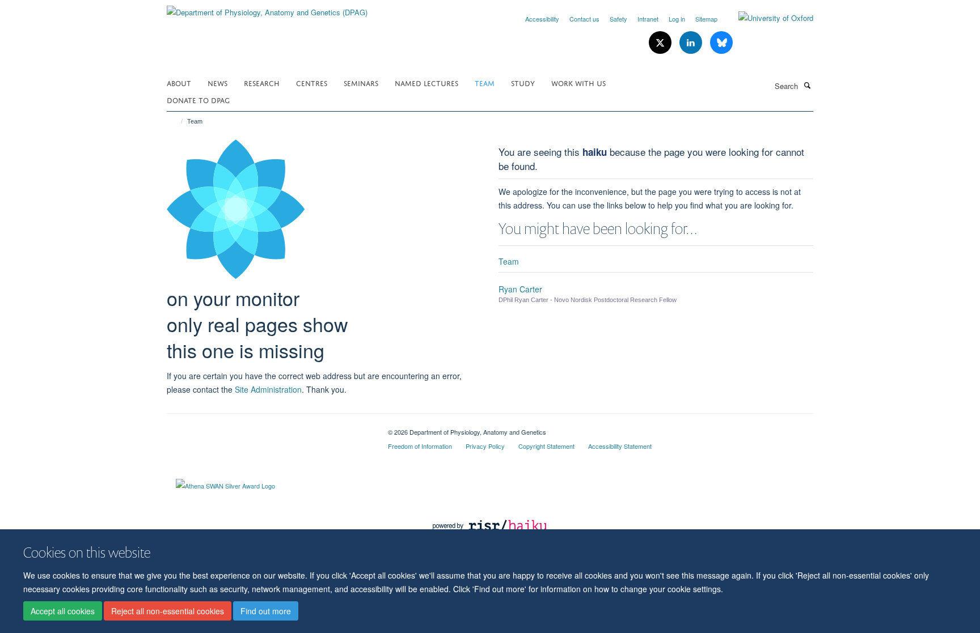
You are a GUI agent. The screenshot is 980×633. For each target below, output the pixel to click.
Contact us (584, 18)
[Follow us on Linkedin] (691, 42)
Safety (618, 18)
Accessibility (542, 18)
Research (262, 82)
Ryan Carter (520, 289)
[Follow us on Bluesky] (721, 42)
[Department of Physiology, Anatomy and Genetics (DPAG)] (267, 8)
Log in (677, 18)
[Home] (176, 121)
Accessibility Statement (620, 446)
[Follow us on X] (661, 42)
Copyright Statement (546, 446)
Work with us (578, 82)
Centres (311, 82)
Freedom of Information (420, 446)
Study (523, 82)
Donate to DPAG (198, 99)
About (179, 82)
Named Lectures (426, 82)
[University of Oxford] (767, 18)
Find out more (265, 611)
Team (485, 82)
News (217, 82)
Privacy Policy (485, 446)
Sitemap (706, 18)
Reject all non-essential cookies (167, 611)
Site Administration (268, 389)
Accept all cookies (63, 611)
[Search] (807, 85)
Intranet (647, 18)
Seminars (361, 82)
